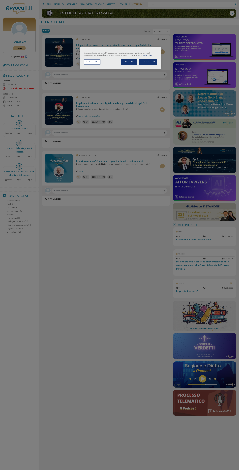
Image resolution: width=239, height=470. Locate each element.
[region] (120, 58)
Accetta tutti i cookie (148, 62)
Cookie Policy (147, 55)
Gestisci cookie (92, 62)
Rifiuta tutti (129, 62)
